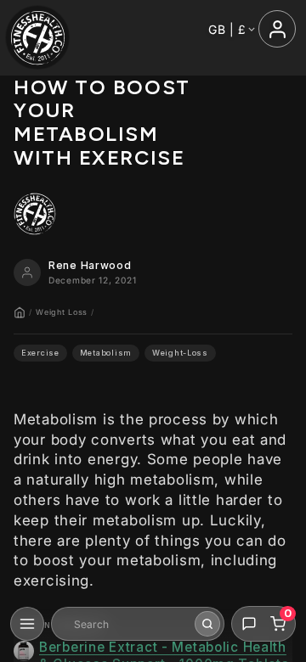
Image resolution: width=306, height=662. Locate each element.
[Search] (207, 624)
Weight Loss (62, 312)
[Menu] (27, 624)
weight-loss (180, 352)
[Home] (20, 312)
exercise (40, 352)
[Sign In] (277, 29)
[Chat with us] (249, 623)
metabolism (106, 352)
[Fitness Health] (37, 37)
